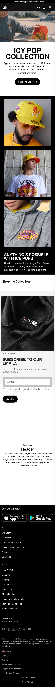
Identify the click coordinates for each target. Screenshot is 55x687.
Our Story (6, 533)
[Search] (38, 7)
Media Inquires (8, 594)
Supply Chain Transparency (13, 669)
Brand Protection (9, 608)
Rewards (6, 552)
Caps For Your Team (11, 542)
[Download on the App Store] (14, 518)
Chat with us (27, 682)
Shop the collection (27, 81)
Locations (6, 557)
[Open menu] (49, 7)
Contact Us (7, 589)
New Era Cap (13, 621)
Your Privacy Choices (10, 673)
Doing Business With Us (13, 547)
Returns (5, 579)
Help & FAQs (8, 570)
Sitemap (5, 656)
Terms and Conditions (12, 604)
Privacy (5, 660)
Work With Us (8, 537)
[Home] (5, 7)
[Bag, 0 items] (44, 7)
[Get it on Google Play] (40, 518)
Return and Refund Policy (13, 599)
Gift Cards (6, 584)
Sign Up (10, 399)
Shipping (6, 575)
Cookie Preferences (28, 677)
